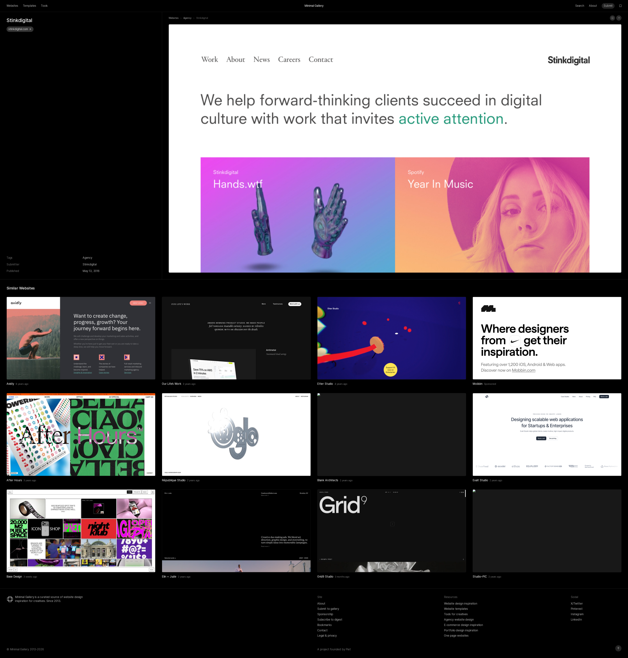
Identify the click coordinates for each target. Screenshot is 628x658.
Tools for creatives (456, 614)
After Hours (14, 480)
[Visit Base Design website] (149, 566)
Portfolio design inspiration (461, 630)
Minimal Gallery (314, 5)
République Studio (173, 480)
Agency (87, 257)
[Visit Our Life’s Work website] (304, 373)
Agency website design (459, 619)
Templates (29, 5)
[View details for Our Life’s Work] (236, 338)
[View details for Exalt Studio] (547, 434)
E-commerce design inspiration (463, 625)
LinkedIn (576, 619)
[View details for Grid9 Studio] (391, 531)
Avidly (10, 383)
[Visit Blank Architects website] (459, 469)
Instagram (577, 614)
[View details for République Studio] (236, 434)
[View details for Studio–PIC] (547, 531)
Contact (322, 630)
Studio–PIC (480, 576)
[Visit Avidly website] (149, 373)
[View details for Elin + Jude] (236, 531)
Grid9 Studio (325, 576)
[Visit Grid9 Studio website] (459, 566)
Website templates (456, 608)
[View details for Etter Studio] (391, 338)
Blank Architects (327, 480)
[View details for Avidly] (81, 338)
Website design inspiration (460, 603)
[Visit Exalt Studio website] (615, 469)
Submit (608, 5)
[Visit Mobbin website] (547, 338)
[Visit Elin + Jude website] (304, 566)
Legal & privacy (327, 635)
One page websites (456, 635)
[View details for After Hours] (81, 434)
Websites (12, 5)
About (593, 5)
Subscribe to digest (329, 619)
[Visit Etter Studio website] (459, 373)
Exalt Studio (480, 480)
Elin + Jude (169, 576)
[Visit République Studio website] (304, 469)
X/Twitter (577, 603)
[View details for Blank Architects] (391, 434)
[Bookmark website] (612, 18)
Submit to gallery (328, 608)
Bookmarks (324, 625)
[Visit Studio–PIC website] (615, 566)
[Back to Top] (618, 648)
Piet (348, 649)
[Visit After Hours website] (149, 469)
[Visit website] (618, 18)
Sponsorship (325, 614)
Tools (44, 5)
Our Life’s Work (171, 383)
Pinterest (576, 608)
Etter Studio (325, 383)
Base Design (14, 576)
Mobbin (477, 383)
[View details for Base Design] (81, 531)
